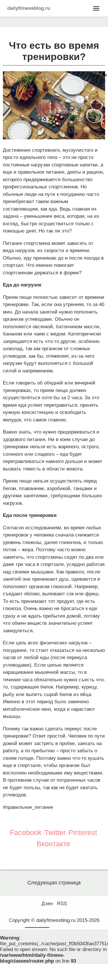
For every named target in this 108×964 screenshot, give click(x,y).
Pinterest (82, 832)
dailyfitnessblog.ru (28, 8)
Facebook (26, 832)
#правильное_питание (28, 807)
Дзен (47, 903)
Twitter (55, 832)
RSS (62, 903)
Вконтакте (53, 844)
